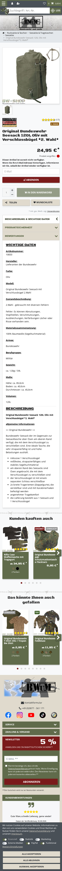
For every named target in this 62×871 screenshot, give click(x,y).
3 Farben (46, 655)
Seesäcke (9, 35)
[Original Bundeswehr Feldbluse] (46, 623)
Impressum (16, 833)
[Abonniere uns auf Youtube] (31, 715)
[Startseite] (31, 22)
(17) (58, 119)
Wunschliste (44, 202)
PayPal (34, 842)
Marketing (46, 839)
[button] (54, 3)
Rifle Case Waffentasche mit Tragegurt (14, 557)
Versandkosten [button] (53, 211)
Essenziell (12, 839)
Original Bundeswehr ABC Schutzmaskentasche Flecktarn (46, 558)
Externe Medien (15, 842)
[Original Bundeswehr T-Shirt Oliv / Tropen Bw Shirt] (15, 623)
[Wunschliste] (44, 3)
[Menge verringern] (12, 194)
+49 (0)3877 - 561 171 (32, 708)
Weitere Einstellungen (12, 846)
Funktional (51, 842)
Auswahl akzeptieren (31, 866)
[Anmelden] (12, 3)
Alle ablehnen (31, 860)
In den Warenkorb (39, 192)
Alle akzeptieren (31, 854)
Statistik (29, 839)
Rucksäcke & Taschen (17, 33)
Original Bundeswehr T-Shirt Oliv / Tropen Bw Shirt (15, 641)
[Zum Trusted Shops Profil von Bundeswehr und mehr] (54, 715)
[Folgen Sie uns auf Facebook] (8, 715)
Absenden (32, 179)
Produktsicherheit (18, 227)
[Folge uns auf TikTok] (43, 715)
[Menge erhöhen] (12, 190)
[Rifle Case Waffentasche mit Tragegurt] (15, 539)
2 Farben (15, 572)
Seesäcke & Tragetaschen (41, 33)
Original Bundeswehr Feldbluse (46, 639)
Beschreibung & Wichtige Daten (27, 219)
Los (58, 10)
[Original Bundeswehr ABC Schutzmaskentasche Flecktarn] (46, 539)
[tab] (31, 219)
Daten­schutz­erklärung (39, 830)
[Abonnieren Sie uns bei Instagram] (20, 715)
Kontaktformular (33, 702)
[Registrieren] (18, 3)
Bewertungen (14, 236)
